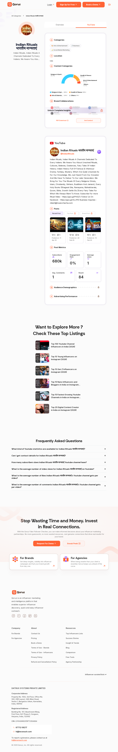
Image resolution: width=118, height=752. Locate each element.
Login (49, 4)
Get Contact (88, 120)
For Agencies (17, 638)
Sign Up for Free (67, 4)
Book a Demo (92, 4)
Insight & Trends (72, 643)
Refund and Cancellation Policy (44, 662)
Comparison (70, 652)
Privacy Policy (36, 657)
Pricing (34, 638)
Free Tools (70, 657)
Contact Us (35, 633)
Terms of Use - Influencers (42, 652)
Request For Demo (45, 543)
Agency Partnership (74, 662)
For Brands (16, 633)
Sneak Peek (72, 543)
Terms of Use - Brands (40, 648)
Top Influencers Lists (74, 633)
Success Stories (72, 638)
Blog (67, 648)
